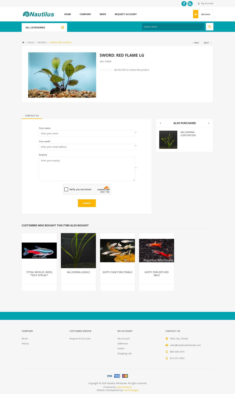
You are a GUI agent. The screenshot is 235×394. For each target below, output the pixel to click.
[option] (184, 139)
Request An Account (80, 338)
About (25, 338)
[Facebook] (184, 3)
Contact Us (32, 115)
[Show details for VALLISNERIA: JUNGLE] (78, 250)
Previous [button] (160, 123)
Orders (121, 348)
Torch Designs (130, 390)
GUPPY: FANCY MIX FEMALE (117, 272)
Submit (87, 203)
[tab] (32, 115)
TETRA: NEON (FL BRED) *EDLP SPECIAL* (39, 274)
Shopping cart (125, 353)
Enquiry (43, 154)
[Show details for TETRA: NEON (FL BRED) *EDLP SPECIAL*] (39, 250)
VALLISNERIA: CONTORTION (188, 134)
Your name (44, 128)
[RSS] (190, 3)
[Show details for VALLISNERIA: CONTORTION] (168, 140)
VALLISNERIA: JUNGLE (78, 272)
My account (124, 338)
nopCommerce (124, 387)
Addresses (123, 343)
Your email (44, 141)
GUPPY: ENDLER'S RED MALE (157, 274)
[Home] (23, 42)
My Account (207, 3)
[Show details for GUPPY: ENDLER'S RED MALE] (156, 250)
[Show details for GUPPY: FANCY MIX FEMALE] (117, 250)
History (25, 343)
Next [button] (209, 123)
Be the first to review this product (131, 69)
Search (209, 26)
